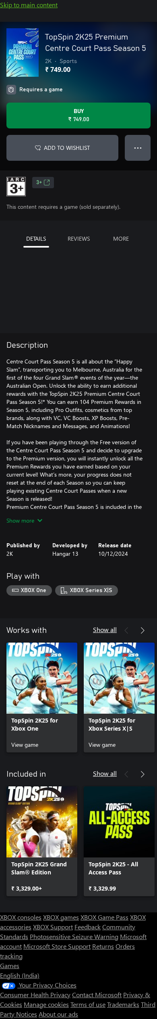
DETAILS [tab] (36, 238)
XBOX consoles (20, 917)
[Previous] (126, 630)
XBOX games (61, 917)
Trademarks (123, 1004)
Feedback (87, 926)
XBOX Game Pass (104, 917)
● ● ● (138, 147)
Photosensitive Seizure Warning (74, 936)
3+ (39, 182)
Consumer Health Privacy (35, 994)
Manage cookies (46, 1004)
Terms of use (87, 1004)
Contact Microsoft (97, 994)
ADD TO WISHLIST (67, 147)
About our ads (58, 1014)
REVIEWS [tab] (79, 238)
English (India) (19, 975)
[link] (41, 697)
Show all (105, 629)
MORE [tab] (121, 238)
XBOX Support (53, 926)
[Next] (142, 630)
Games (9, 965)
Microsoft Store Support (57, 946)
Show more (20, 520)
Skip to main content (29, 4)
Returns (103, 946)
